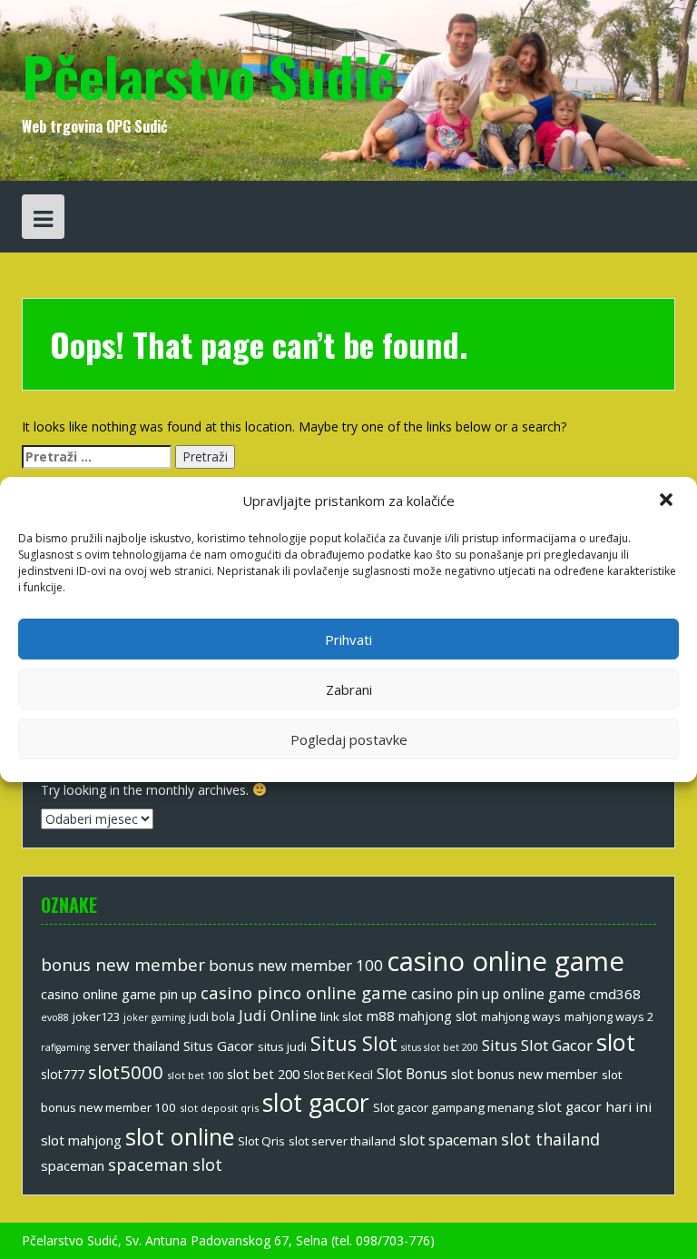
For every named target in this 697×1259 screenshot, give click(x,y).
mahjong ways (521, 1016)
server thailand (136, 1046)
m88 (380, 1015)
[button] (668, 501)
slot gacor (315, 1102)
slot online (179, 1136)
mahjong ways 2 (608, 1016)
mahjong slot (437, 1016)
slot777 (62, 1074)
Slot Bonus (412, 1074)
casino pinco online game (304, 992)
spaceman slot (165, 1164)
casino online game (505, 961)
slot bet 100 (195, 1075)
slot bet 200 (263, 1074)
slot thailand (550, 1139)
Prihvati (348, 639)
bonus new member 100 (296, 965)
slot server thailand (342, 1141)
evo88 (55, 1017)
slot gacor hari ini (594, 1106)
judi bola (212, 1017)
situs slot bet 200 (439, 1047)
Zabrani (349, 689)
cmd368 (615, 994)
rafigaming (65, 1047)
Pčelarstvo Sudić (208, 75)
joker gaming (154, 1017)
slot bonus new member (524, 1074)
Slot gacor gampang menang (453, 1107)
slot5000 (125, 1072)
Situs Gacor (218, 1045)
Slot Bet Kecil (338, 1074)
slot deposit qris (219, 1108)
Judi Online (278, 1015)
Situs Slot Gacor (537, 1045)
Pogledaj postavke (348, 739)
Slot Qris (261, 1141)
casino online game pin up (119, 994)
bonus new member (123, 964)
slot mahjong (81, 1140)
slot (615, 1041)
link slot (341, 1016)
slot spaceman (448, 1140)
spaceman (72, 1165)
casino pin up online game (498, 994)
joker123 (96, 1016)
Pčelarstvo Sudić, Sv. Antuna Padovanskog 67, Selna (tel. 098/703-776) (228, 1240)
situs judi (282, 1046)
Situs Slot (354, 1043)
